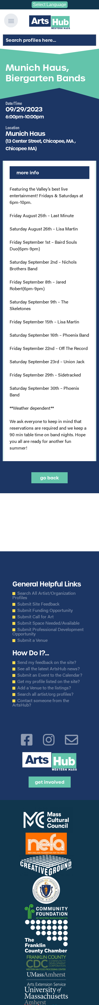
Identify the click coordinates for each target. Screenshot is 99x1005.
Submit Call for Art (35, 616)
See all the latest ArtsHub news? (48, 668)
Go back (49, 478)
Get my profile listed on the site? (48, 681)
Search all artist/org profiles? (45, 694)
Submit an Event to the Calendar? (49, 675)
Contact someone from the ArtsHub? (40, 702)
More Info (27, 173)
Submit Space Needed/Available (48, 623)
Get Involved (49, 782)
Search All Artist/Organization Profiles (44, 595)
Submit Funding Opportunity (45, 610)
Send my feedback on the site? (46, 662)
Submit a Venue (32, 640)
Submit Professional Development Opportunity (48, 631)
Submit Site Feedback (38, 604)
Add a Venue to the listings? (44, 687)
